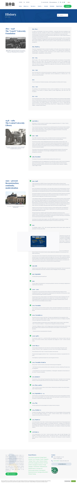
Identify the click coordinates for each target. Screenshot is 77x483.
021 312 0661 (56, 460)
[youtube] (64, 2)
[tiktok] (62, 2)
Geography (46, 459)
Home (6, 16)
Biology (41, 457)
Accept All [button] (73, 481)
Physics (41, 459)
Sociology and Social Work (43, 472)
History (34, 461)
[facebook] (58, 2)
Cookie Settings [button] (67, 481)
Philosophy (37, 459)
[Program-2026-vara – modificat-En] (38, 236)
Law (34, 459)
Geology (30, 461)
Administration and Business (34, 457)
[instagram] (60, 2)
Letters (37, 461)
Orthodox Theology (32, 474)
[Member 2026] (54, 467)
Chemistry (30, 459)
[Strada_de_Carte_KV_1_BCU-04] (10, 3)
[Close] (57, 234)
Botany (45, 457)
